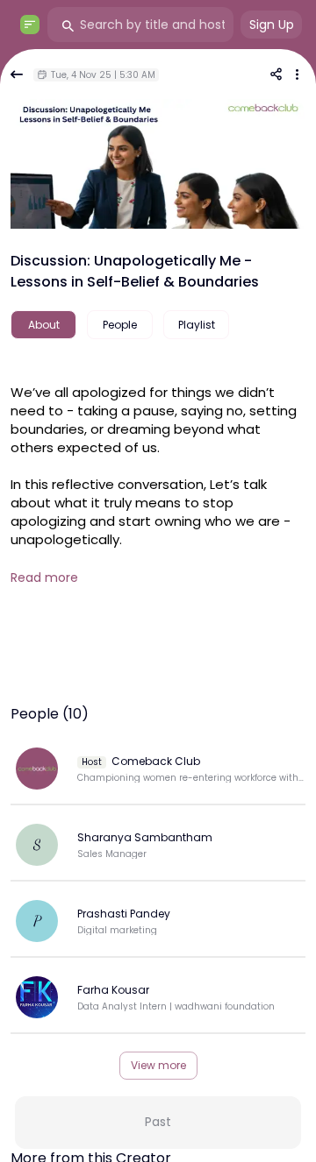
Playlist (196, 324)
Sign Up (271, 24)
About (44, 324)
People (120, 324)
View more (158, 1065)
